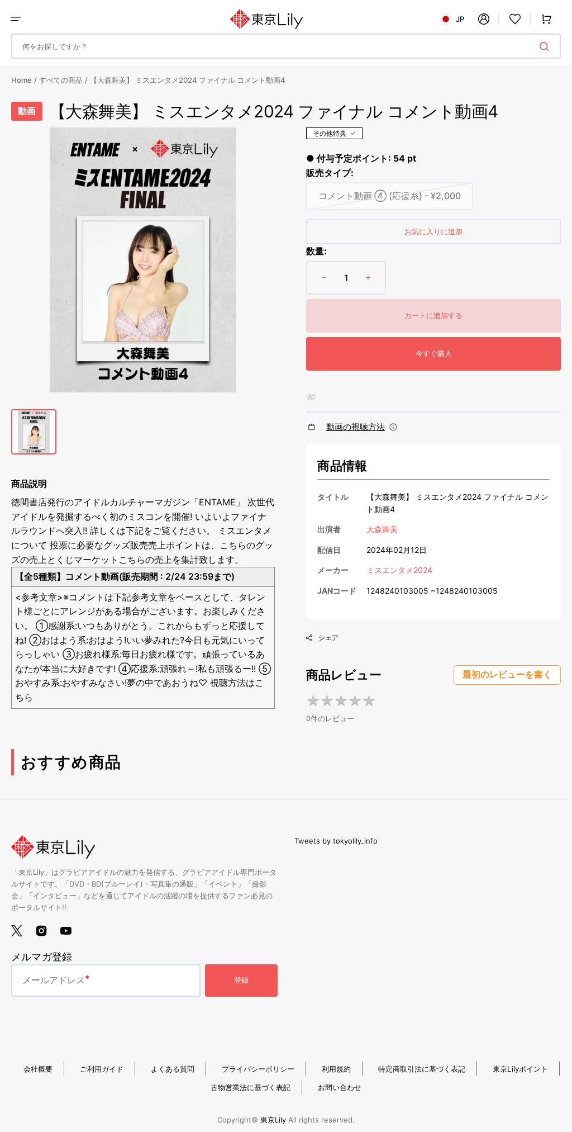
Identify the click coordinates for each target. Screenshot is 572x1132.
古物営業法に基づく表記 (250, 1087)
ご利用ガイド (101, 1068)
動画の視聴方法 (355, 426)
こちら (131, 559)
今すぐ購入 (434, 353)
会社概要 (38, 1068)
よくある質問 (172, 1068)
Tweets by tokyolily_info (336, 840)
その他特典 (329, 133)
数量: (316, 251)
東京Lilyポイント (520, 1068)
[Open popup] (393, 427)
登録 (241, 979)
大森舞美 (382, 529)
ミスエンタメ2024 (399, 570)
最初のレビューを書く (507, 674)
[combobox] (286, 46)
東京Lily (273, 1119)
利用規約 (336, 1068)
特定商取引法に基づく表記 (421, 1068)
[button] (15, 19)
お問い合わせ (339, 1087)
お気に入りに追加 (433, 231)
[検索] (546, 46)
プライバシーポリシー (258, 1068)
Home (21, 79)
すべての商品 (61, 79)
